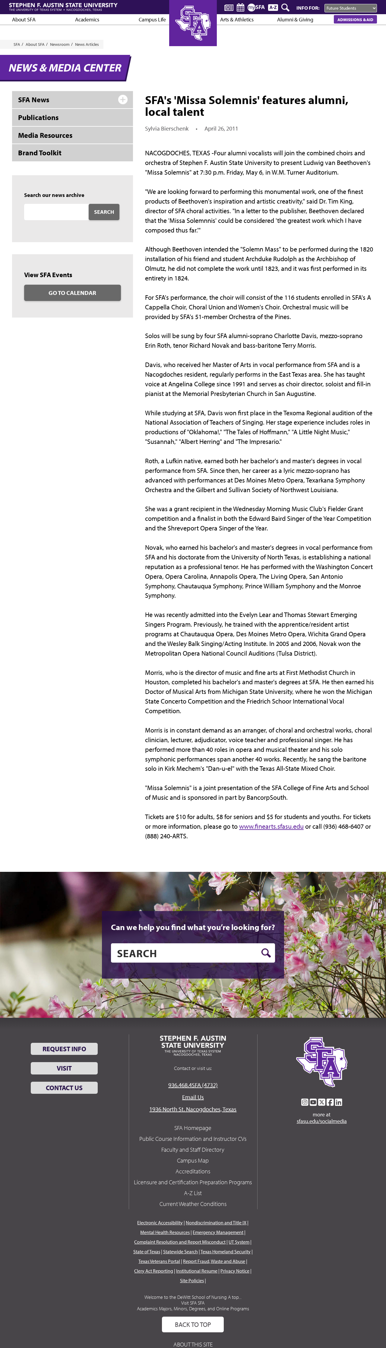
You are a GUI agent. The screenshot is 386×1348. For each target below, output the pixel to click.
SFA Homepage (192, 1127)
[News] (228, 7)
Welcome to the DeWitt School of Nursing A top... (193, 1297)
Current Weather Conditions (193, 1203)
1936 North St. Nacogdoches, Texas (192, 1109)
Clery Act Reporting (153, 1271)
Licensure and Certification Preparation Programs (193, 1182)
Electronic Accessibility (160, 1223)
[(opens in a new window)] (304, 1102)
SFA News (33, 99)
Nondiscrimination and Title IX (216, 1223)
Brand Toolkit (40, 152)
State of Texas (146, 1251)
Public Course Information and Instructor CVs (192, 1138)
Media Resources (45, 135)
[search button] (266, 953)
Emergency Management (218, 1232)
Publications (38, 117)
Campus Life (152, 19)
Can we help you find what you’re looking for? (193, 927)
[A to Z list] (273, 7)
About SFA (23, 19)
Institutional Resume (196, 1271)
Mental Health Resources (165, 1232)
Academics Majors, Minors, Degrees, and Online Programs (193, 1308)
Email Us (193, 1097)
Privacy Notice (234, 1271)
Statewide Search (180, 1251)
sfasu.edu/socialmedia (322, 1121)
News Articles (87, 44)
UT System (239, 1242)
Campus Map (193, 1160)
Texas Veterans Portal (159, 1261)
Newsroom (60, 44)
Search (104, 211)
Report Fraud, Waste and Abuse (214, 1261)
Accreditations (193, 1171)
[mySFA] (256, 7)
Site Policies (192, 1280)
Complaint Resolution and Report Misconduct (180, 1242)
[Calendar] (240, 7)
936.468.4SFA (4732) (193, 1085)
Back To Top (193, 1324)
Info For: (307, 8)
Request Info (64, 1049)
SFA (17, 44)
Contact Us (64, 1088)
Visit (64, 1068)
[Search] (285, 7)
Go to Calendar (72, 292)
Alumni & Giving (295, 19)
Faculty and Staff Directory (192, 1149)
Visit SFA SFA (192, 1303)
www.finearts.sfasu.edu (271, 826)
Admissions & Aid (355, 19)
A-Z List (193, 1193)
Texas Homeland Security (226, 1251)
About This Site (193, 1344)
